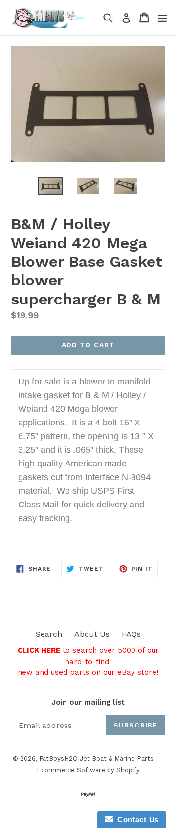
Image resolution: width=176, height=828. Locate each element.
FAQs (131, 634)
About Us (92, 634)
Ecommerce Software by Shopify (88, 770)
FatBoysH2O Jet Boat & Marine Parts (96, 758)
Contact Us (136, 819)
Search (49, 634)
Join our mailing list (88, 702)
